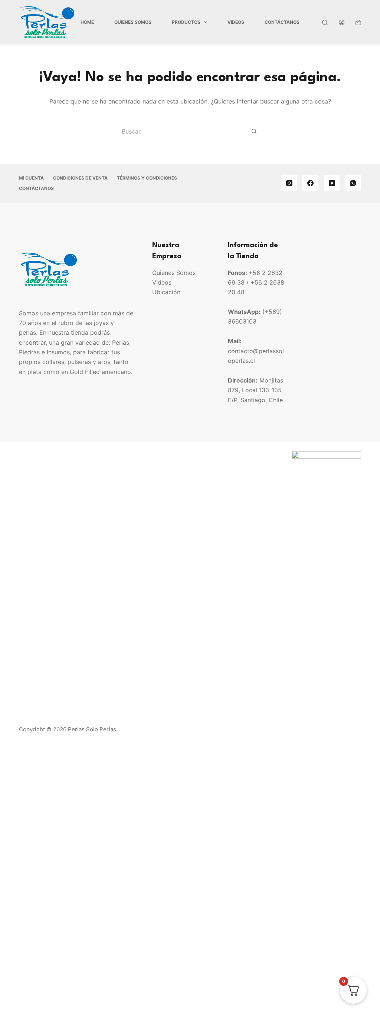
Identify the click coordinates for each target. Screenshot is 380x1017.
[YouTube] (332, 183)
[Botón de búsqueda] (254, 131)
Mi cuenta (31, 178)
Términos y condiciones (147, 178)
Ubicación (166, 292)
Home (87, 22)
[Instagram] (289, 183)
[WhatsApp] (353, 183)
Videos (235, 22)
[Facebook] (310, 183)
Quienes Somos (132, 22)
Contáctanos (282, 22)
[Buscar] (325, 22)
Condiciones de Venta (80, 178)
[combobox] (180, 131)
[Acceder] (341, 22)
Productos (186, 22)
